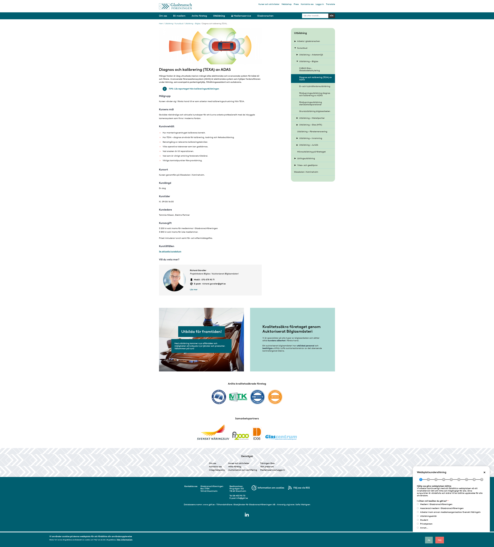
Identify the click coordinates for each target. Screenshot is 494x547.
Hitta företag (234, 466)
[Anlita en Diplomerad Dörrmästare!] (275, 397)
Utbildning (169, 23)
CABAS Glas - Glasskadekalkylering (309, 69)
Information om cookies (271, 487)
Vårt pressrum (267, 466)
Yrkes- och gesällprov (307, 165)
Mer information (125, 540)
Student (424, 520)
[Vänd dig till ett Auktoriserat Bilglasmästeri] (219, 397)
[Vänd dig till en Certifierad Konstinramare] (257, 397)
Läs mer (193, 289)
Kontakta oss (307, 4)
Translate (330, 4)
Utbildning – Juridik (308, 145)
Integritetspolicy (217, 470)
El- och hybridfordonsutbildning (314, 86)
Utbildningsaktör (428, 516)
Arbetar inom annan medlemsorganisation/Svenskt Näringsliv (450, 512)
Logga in (320, 4)
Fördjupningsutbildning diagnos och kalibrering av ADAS (314, 94)
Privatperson (426, 524)
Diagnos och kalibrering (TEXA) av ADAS (315, 78)
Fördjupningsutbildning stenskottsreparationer (310, 103)
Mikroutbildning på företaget (311, 152)
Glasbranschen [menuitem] (265, 15)
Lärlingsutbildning (306, 158)
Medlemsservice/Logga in (272, 470)
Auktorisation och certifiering (242, 470)
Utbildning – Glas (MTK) (310, 125)
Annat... (424, 528)
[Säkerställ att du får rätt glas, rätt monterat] (238, 396)
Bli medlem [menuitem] (179, 15)
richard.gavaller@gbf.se (214, 284)
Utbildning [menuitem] (219, 15)
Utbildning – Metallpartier (312, 118)
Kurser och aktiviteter (268, 4)
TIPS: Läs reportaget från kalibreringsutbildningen (194, 89)
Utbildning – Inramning (310, 138)
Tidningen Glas (267, 463)
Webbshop (286, 4)
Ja (429, 540)
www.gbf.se (209, 504)
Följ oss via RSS (301, 487)
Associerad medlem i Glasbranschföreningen (442, 508)
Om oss (212, 463)
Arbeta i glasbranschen (308, 41)
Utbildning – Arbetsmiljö (311, 54)
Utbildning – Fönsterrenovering (312, 131)
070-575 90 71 (208, 280)
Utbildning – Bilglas (192, 23)
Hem (161, 23)
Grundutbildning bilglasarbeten (314, 111)
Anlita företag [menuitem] (199, 15)
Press (296, 4)
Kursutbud (179, 23)
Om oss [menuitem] (163, 15)
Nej (439, 540)
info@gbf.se (242, 498)
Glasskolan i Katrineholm (306, 172)
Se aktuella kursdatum (170, 251)
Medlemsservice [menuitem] (242, 15)
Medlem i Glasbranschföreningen (436, 504)
